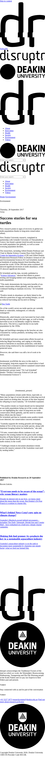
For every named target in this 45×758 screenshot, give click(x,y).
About (7, 128)
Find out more (5, 575)
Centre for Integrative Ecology (12, 255)
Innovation (9, 131)
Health (7, 133)
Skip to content (6, 1)
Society (8, 135)
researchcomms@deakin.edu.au (25, 699)
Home (2, 197)
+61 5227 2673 (6, 699)
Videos (7, 140)
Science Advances (8, 275)
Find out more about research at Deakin (22, 700)
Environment (10, 137)
